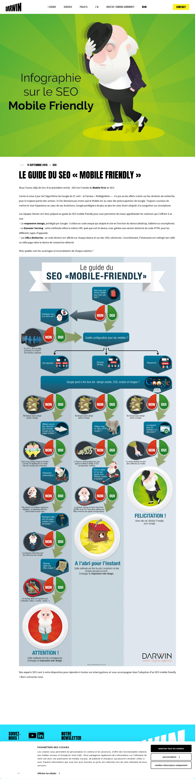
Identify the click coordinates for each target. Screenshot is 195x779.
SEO (55, 165)
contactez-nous (34, 676)
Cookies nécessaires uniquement (171, 765)
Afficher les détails (46, 773)
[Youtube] (32, 735)
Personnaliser (169, 757)
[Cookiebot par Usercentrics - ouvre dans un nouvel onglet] (18, 773)
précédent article (61, 187)
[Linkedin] (40, 735)
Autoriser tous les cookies (171, 748)
